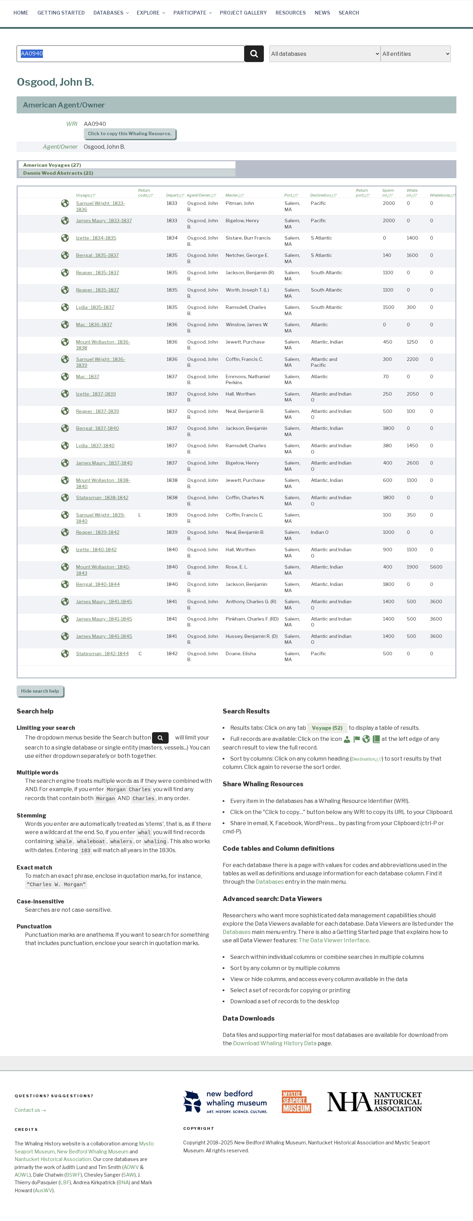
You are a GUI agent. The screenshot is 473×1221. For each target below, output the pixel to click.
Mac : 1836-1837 (94, 324)
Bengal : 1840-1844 (98, 584)
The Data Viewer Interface (333, 940)
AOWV (131, 1167)
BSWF (73, 1175)
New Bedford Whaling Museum (92, 1151)
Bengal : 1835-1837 (97, 255)
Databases (108, 13)
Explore (148, 13)
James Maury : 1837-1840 (104, 463)
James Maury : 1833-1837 (104, 220)
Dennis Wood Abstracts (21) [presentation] (58, 173)
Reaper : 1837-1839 (97, 411)
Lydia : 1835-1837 (95, 307)
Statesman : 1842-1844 (102, 653)
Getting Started (61, 13)
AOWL (22, 1175)
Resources (291, 13)
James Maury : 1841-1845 (104, 601)
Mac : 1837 (87, 376)
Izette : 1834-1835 (96, 238)
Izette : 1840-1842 (96, 549)
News (322, 13)
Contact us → (30, 1110)
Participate (189, 13)
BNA (123, 1182)
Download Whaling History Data (274, 1043)
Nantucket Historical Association (53, 1159)
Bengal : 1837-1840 (97, 428)
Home (21, 13)
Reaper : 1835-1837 (97, 272)
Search (349, 13)
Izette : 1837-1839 (96, 394)
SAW (128, 1175)
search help (40, 691)
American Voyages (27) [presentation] (52, 165)
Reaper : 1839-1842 (97, 532)
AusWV (43, 1190)
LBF (65, 1182)
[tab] (127, 164)
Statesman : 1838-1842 (102, 497)
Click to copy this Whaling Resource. (129, 133)
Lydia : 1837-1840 (95, 445)
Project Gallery (243, 13)
